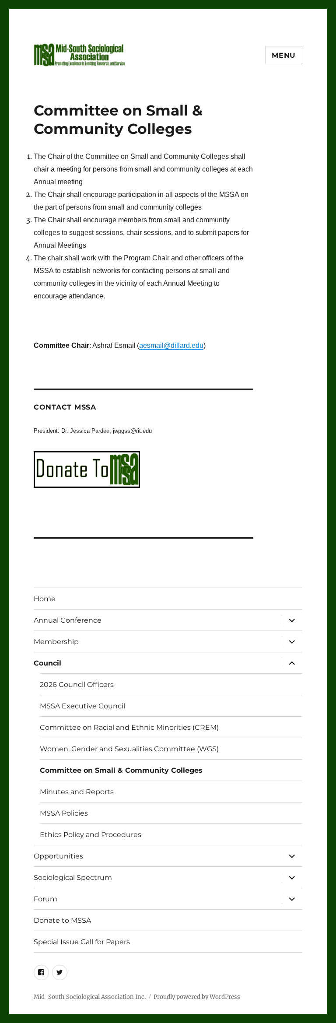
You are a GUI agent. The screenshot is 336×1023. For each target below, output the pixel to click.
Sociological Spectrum (73, 877)
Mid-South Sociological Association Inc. (90, 997)
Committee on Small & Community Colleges (121, 770)
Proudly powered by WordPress (197, 997)
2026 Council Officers (77, 684)
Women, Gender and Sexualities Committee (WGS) (129, 749)
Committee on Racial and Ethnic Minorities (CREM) (129, 727)
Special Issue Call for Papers (82, 942)
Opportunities (58, 856)
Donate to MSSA (62, 920)
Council (47, 663)
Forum (45, 899)
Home (45, 599)
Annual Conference (68, 620)
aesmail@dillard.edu (171, 345)
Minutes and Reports (77, 792)
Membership (56, 642)
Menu (284, 55)
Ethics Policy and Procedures (90, 834)
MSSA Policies (64, 813)
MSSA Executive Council (82, 706)
